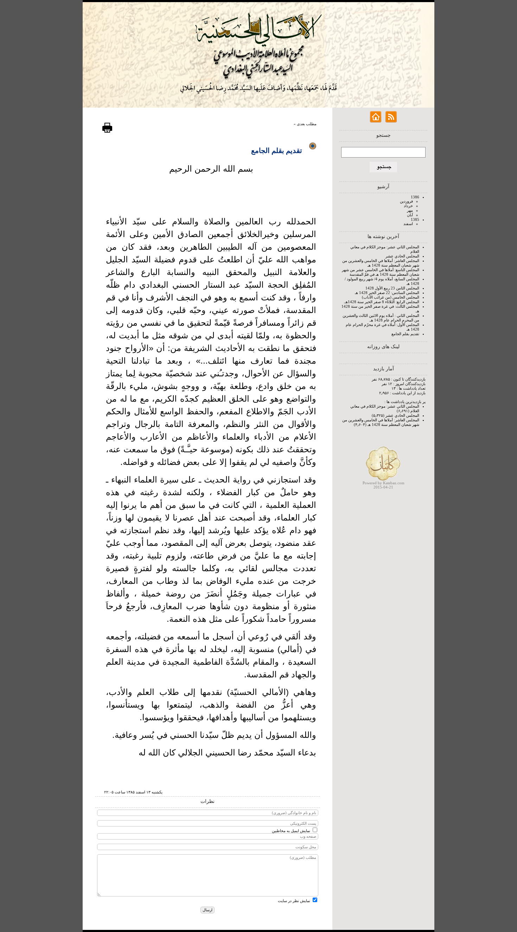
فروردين (406, 201)
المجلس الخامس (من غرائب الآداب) (390, 297)
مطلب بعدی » (305, 124)
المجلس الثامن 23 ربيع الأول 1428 (392, 288)
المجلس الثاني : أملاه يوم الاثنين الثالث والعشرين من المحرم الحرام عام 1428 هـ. (381, 317)
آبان (410, 215)
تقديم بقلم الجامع (405, 334)
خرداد (408, 206)
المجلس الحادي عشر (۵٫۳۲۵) (395, 415)
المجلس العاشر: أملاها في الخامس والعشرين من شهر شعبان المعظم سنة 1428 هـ (380, 262)
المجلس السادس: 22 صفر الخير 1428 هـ (387, 293)
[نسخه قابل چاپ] (107, 131)
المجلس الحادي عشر (402, 256)
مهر (410, 210)
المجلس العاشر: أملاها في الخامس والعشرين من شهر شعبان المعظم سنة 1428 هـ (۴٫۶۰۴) (380, 422)
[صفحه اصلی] (375, 121)
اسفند (408, 224)
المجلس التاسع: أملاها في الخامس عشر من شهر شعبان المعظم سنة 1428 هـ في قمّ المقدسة (380, 272)
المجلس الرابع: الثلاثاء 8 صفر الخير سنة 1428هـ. (381, 302)
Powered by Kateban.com (383, 483)
